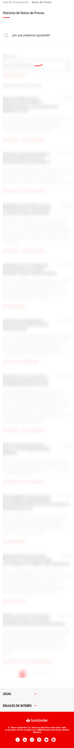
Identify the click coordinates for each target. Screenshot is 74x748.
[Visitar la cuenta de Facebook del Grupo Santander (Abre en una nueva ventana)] (32, 740)
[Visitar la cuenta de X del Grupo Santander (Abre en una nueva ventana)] (17, 740)
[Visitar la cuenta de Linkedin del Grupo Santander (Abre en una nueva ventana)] (25, 740)
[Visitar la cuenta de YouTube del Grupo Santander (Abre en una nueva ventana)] (46, 740)
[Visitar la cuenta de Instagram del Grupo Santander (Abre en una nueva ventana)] (39, 740)
